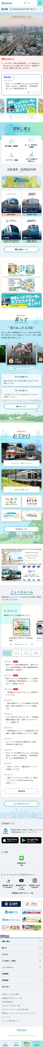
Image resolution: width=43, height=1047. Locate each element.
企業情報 (5, 974)
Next (32, 368)
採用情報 (5, 980)
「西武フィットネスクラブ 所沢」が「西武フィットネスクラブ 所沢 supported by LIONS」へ (22, 780)
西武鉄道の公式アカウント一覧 (22, 893)
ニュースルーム (7, 967)
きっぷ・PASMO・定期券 (31, 146)
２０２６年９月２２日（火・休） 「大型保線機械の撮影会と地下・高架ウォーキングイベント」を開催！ (22, 719)
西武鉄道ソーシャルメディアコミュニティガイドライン (19, 1013)
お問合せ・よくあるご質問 (10, 994)
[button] (2, 34)
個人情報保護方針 (7, 1002)
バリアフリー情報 (11, 160)
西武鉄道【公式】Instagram (34, 886)
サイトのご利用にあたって (10, 1021)
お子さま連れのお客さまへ (31, 160)
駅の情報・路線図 (11, 146)
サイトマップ (6, 1017)
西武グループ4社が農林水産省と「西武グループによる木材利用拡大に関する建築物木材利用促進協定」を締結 (22, 667)
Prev (11, 368)
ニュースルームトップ (21, 804)
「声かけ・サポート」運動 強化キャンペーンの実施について (22, 85)
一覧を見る (21, 791)
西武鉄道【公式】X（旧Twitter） (8, 886)
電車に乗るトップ (21, 249)
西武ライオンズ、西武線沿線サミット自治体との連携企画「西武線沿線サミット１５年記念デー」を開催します (22, 681)
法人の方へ (6, 987)
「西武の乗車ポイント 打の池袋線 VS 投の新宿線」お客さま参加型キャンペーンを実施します (22, 705)
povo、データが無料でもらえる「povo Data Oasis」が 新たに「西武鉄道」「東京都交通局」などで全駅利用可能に (22, 755)
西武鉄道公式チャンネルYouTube (21, 887)
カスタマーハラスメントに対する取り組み (15, 1009)
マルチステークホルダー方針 (11, 1005)
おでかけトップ (21, 529)
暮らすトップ (21, 406)
